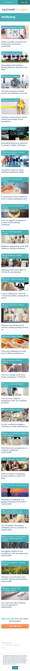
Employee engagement (10, 27)
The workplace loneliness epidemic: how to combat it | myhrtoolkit (14, 527)
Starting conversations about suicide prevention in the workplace (14, 119)
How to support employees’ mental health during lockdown (13, 222)
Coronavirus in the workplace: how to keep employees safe (14, 198)
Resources (24, 433)
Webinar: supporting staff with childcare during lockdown (14, 247)
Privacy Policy (13, 664)
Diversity (6, 384)
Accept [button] (15, 667)
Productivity (21, 562)
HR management (9, 536)
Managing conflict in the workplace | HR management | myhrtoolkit (14, 553)
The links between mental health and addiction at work (14, 92)
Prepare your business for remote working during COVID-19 (15, 327)
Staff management (16, 179)
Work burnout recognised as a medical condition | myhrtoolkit (14, 450)
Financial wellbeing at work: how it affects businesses (13, 352)
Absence (6, 53)
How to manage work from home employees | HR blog (13, 376)
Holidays (12, 53)
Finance (19, 336)
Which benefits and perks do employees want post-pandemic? (14, 44)
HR (11, 433)
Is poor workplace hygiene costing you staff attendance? (14, 425)
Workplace (19, 255)
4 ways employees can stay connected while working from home (14, 296)
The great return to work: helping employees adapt (12, 171)
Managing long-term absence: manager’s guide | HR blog (14, 144)
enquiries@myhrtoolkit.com (11, 645)
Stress (6, 231)
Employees (21, 152)
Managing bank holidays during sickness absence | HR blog (14, 67)
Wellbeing (21, 27)
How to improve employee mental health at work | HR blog (13, 476)
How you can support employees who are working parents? (13, 401)
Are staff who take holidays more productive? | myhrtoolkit (13, 605)
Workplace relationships (15, 231)
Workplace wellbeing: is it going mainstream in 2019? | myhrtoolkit (13, 502)
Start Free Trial (15, 626)
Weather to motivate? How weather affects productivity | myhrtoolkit (14, 579)
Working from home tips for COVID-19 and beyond (13, 271)
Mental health (8, 76)
